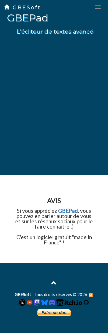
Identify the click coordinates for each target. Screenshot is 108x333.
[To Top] (54, 283)
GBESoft (25, 7)
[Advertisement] (54, 110)
